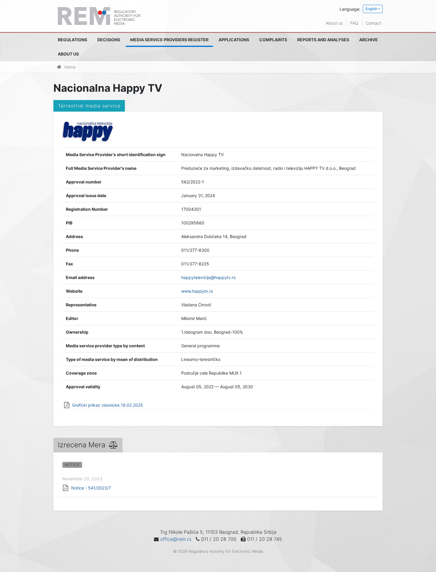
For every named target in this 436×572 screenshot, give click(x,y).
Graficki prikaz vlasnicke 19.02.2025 (107, 405)
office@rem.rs (175, 539)
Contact (373, 23)
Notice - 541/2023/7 (91, 487)
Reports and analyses (323, 39)
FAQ (354, 23)
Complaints (273, 39)
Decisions (108, 39)
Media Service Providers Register (169, 39)
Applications (234, 39)
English (371, 9)
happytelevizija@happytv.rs (208, 277)
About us (334, 23)
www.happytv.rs (197, 291)
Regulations (72, 39)
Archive (368, 39)
